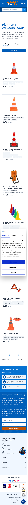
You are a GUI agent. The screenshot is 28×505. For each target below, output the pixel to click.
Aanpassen (12, 267)
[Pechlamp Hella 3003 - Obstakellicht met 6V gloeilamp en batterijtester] (14, 177)
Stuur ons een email (8, 453)
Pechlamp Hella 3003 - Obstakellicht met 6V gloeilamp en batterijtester (13, 187)
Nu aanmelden (14, 428)
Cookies (14, 502)
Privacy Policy (14, 500)
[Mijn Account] (22, 3)
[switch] (23, 495)
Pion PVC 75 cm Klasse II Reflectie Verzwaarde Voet (12, 150)
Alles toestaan (13, 262)
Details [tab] (14, 235)
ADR (4, 14)
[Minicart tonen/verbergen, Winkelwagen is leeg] (25, 3)
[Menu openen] (3, 3)
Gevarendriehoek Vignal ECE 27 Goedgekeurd (12, 299)
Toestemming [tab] (5, 235)
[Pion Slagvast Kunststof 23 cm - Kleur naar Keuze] (14, 212)
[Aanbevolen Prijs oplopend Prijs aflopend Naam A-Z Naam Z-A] (20, 56)
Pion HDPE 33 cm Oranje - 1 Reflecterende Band (10, 79)
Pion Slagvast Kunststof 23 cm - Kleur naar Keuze (13, 223)
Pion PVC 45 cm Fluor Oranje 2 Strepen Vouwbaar (11, 334)
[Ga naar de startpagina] (12, 3)
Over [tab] (22, 235)
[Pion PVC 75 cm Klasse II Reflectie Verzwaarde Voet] (14, 139)
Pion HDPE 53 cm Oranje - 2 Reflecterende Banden (11, 114)
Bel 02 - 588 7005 (7, 449)
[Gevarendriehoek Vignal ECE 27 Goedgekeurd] (14, 288)
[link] (10, 355)
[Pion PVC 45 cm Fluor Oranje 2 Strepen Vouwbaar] (14, 323)
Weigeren (13, 272)
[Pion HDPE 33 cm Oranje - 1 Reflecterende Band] (14, 68)
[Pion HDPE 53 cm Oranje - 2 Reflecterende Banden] (14, 104)
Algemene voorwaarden (14, 497)
